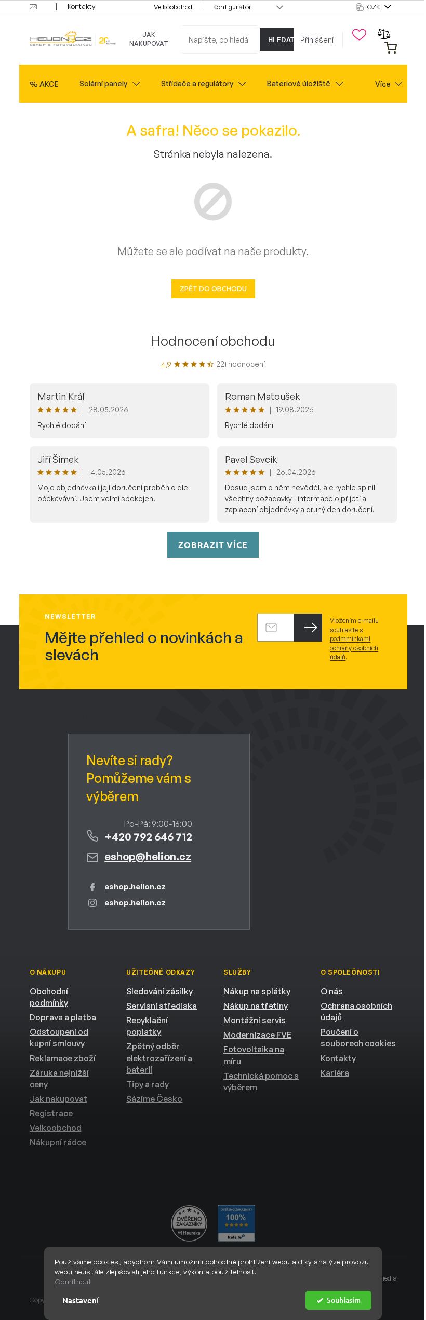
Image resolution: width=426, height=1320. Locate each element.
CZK (374, 7)
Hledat (281, 39)
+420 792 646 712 (148, 836)
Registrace (51, 1113)
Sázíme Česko (154, 1099)
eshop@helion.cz (147, 856)
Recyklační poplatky (147, 1026)
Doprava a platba (63, 1017)
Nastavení (80, 1300)
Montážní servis (254, 1020)
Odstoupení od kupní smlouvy (59, 1037)
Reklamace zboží (63, 1058)
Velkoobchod (173, 7)
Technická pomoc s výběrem (261, 1081)
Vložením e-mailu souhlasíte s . (354, 639)
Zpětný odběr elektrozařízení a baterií (159, 1057)
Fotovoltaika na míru (253, 1055)
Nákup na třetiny (255, 1006)
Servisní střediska (161, 1006)
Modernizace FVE (257, 1035)
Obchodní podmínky (49, 997)
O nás (332, 991)
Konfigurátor (232, 7)
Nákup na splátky (256, 991)
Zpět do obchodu (213, 289)
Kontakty (81, 6)
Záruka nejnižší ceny (59, 1078)
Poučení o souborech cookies (358, 1037)
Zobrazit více (212, 544)
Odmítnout (73, 1281)
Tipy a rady (147, 1084)
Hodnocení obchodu (213, 340)
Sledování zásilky (159, 991)
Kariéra (335, 1073)
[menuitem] (44, 84)
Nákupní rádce (58, 1142)
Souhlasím (344, 1300)
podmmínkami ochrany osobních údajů (354, 648)
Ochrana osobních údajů (356, 1011)
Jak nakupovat (148, 39)
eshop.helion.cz (135, 886)
